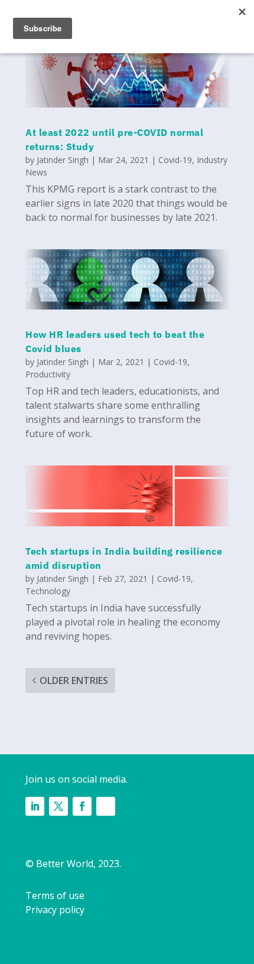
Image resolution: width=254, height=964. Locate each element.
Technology (47, 591)
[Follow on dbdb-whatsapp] (105, 806)
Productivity (47, 374)
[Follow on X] (58, 806)
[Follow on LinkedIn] (34, 806)
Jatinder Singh (63, 159)
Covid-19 (175, 159)
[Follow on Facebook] (82, 806)
